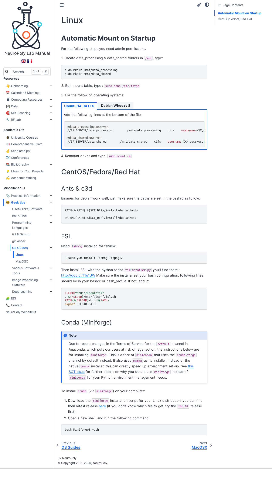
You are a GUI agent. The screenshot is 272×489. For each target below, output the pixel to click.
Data (12, 106)
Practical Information (23, 195)
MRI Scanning (18, 113)
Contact (14, 305)
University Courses (22, 137)
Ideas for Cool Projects (25, 171)
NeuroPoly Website (19, 312)
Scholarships (18, 151)
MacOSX (22, 261)
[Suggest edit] (199, 5)
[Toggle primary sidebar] (62, 5)
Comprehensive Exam (24, 144)
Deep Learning (22, 291)
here (102, 406)
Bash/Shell (19, 216)
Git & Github (20, 234)
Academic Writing (21, 178)
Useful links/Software (27, 209)
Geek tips (15, 202)
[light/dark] (207, 4)
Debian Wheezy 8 (115, 105)
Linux (20, 254)
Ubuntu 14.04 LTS (79, 106)
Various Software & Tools (25, 270)
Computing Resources (25, 99)
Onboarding (17, 86)
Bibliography (17, 164)
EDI (11, 298)
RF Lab (13, 119)
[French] (29, 63)
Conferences (17, 157)
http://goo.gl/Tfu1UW (78, 275)
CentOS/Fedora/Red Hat (235, 19)
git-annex (19, 241)
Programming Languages (21, 225)
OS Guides (20, 248)
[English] (23, 63)
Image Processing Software (25, 282)
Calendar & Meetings (23, 92)
